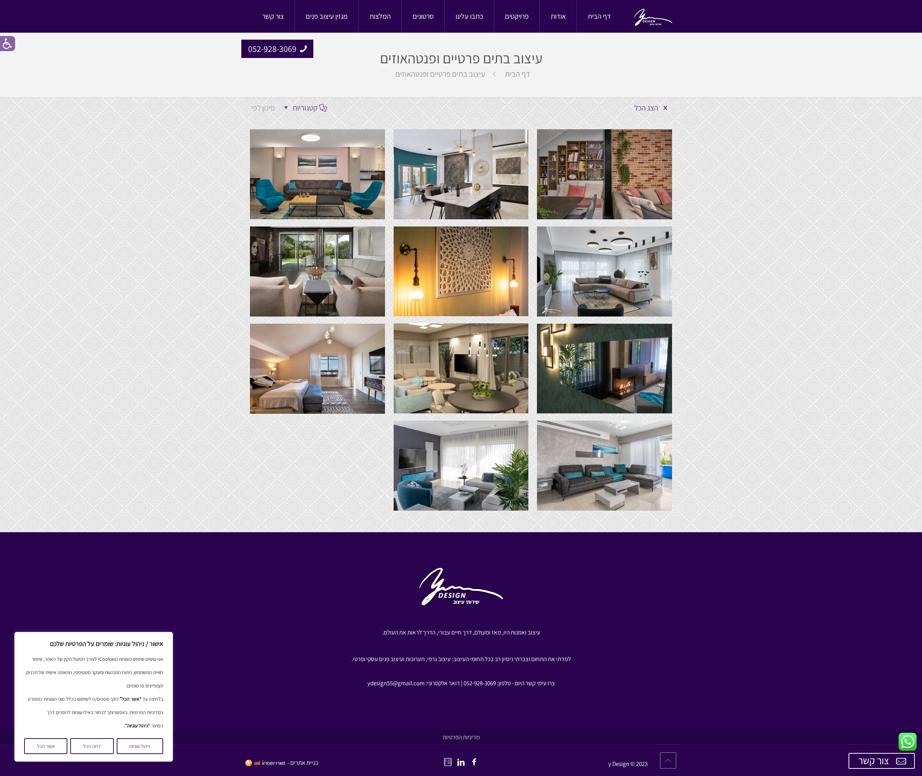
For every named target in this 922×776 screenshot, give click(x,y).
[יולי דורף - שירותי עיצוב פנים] (652, 16)
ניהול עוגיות (139, 746)
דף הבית (517, 74)
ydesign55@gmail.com (396, 683)
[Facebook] (474, 762)
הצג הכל (647, 108)
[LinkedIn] (461, 762)
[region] (93, 697)
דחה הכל (92, 746)
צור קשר (874, 760)
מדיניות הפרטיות (461, 737)
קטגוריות (305, 108)
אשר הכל (46, 746)
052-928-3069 (272, 48)
